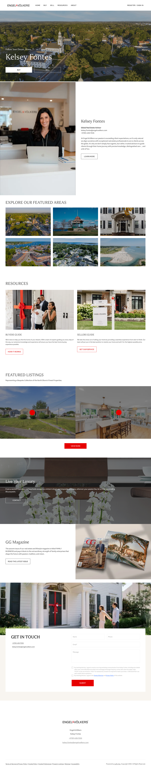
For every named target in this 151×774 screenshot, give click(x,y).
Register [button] (131, 5)
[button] (19, 5)
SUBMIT (82, 683)
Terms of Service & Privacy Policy (16, 764)
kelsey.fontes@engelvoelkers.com (75, 742)
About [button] (74, 5)
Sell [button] (52, 5)
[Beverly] (75, 252)
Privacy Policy (110, 675)
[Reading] (28, 222)
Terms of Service (98, 675)
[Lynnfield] (122, 222)
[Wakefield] (75, 222)
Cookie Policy (32, 764)
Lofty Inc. (117, 764)
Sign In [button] (140, 5)
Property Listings (58, 764)
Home (37, 5)
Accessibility (75, 764)
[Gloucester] (122, 252)
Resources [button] (63, 5)
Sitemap (67, 764)
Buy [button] (45, 5)
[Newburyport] (28, 252)
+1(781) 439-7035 (75, 738)
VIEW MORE (75, 446)
